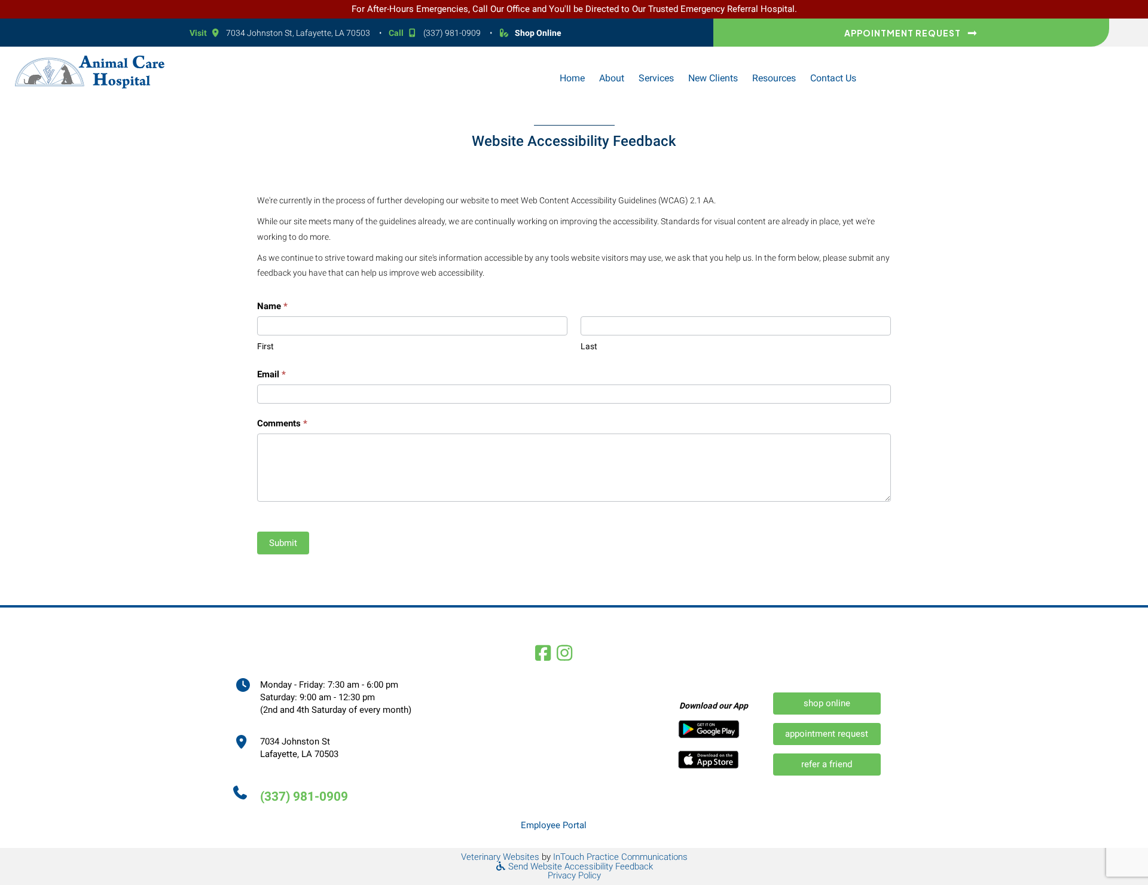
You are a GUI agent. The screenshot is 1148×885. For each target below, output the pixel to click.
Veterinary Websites (500, 857)
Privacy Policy (574, 875)
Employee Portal (554, 825)
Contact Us (833, 78)
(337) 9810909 (452, 33)
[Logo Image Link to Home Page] (89, 71)
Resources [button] (774, 78)
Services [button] (656, 78)
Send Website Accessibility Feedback (579, 866)
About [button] (611, 78)
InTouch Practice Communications (620, 857)
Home (572, 78)
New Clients (713, 78)
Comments (282, 423)
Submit (283, 543)
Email (271, 374)
